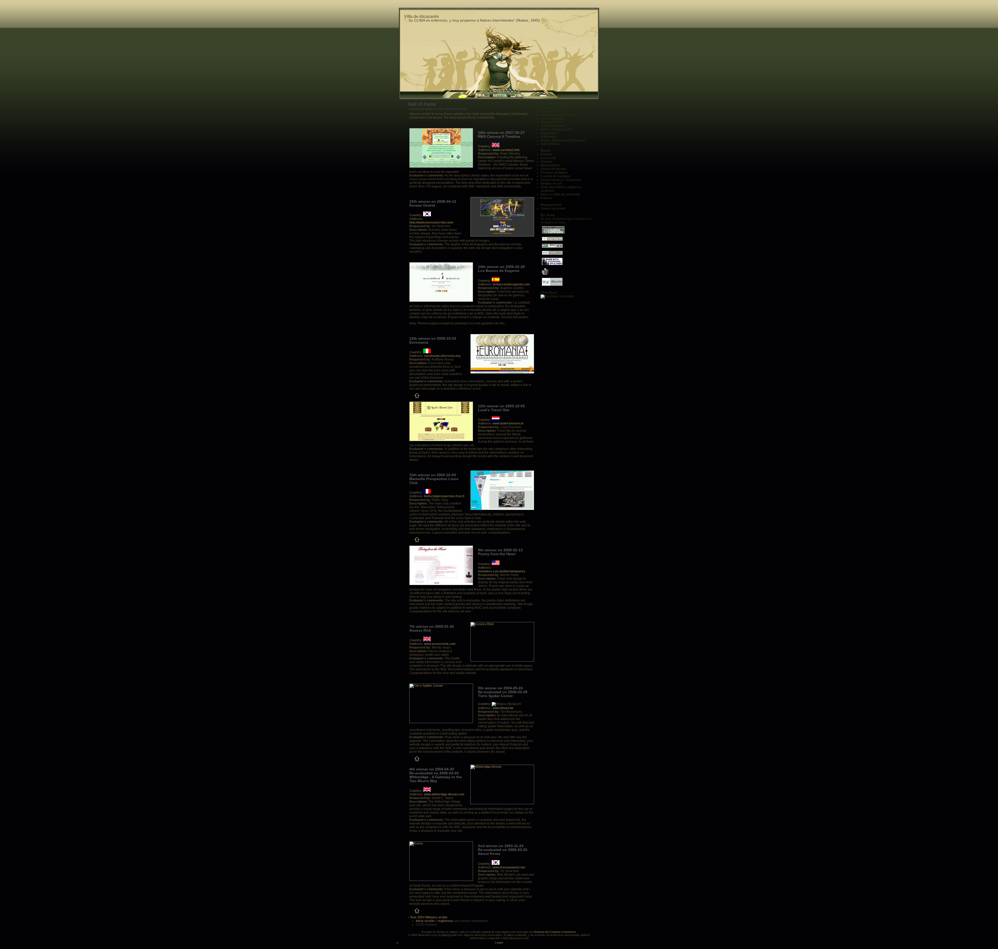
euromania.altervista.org (442, 356)
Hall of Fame (550, 144)
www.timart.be (503, 708)
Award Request (552, 118)
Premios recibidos (554, 172)
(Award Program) (555, 104)
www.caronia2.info (506, 150)
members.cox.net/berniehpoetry (502, 571)
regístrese (445, 921)
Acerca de (548, 158)
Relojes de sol (551, 183)
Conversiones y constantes (561, 180)
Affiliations (548, 137)
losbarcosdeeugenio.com (511, 284)
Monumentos (550, 165)
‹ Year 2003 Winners (423, 917)
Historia (546, 161)
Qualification (550, 111)
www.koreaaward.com (509, 867)
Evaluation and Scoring (558, 115)
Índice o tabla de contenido (560, 194)
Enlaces (547, 198)
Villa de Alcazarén (421, 16)
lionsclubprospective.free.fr (444, 496)
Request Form (551, 122)
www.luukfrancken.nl (508, 423)
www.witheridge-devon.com (444, 794)
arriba (442, 917)
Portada (546, 154)
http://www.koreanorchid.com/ (431, 222)
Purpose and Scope (555, 107)
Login (499, 942)
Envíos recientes (553, 208)
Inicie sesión (425, 921)
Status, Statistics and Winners (563, 140)
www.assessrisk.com (440, 644)
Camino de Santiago (555, 176)
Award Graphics (552, 126)
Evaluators (549, 133)
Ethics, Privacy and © (556, 129)
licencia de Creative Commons (555, 931)
